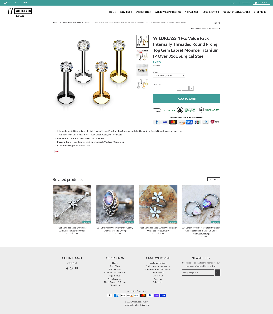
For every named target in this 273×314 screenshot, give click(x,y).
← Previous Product (198, 28)
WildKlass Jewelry (140, 301)
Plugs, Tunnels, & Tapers (236, 12)
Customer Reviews (158, 263)
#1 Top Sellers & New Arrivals (71, 23)
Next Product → (214, 28)
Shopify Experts (142, 305)
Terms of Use (158, 272)
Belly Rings (126, 12)
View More (213, 179)
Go (217, 272)
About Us (158, 279)
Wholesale (158, 282)
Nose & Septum (210, 12)
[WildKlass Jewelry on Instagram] (216, 23)
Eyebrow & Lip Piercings (168, 12)
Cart (263, 3)
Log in (233, 3)
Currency (18, 3)
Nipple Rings (191, 12)
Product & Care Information (158, 266)
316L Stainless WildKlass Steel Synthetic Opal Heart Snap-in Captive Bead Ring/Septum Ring (201, 230)
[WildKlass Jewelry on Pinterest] (219, 23)
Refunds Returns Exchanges (158, 269)
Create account (244, 3)
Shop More (260, 12)
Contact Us (72, 263)
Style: (155, 72)
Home (112, 12)
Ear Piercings (143, 12)
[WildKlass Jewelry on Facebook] (212, 23)
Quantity (157, 84)
